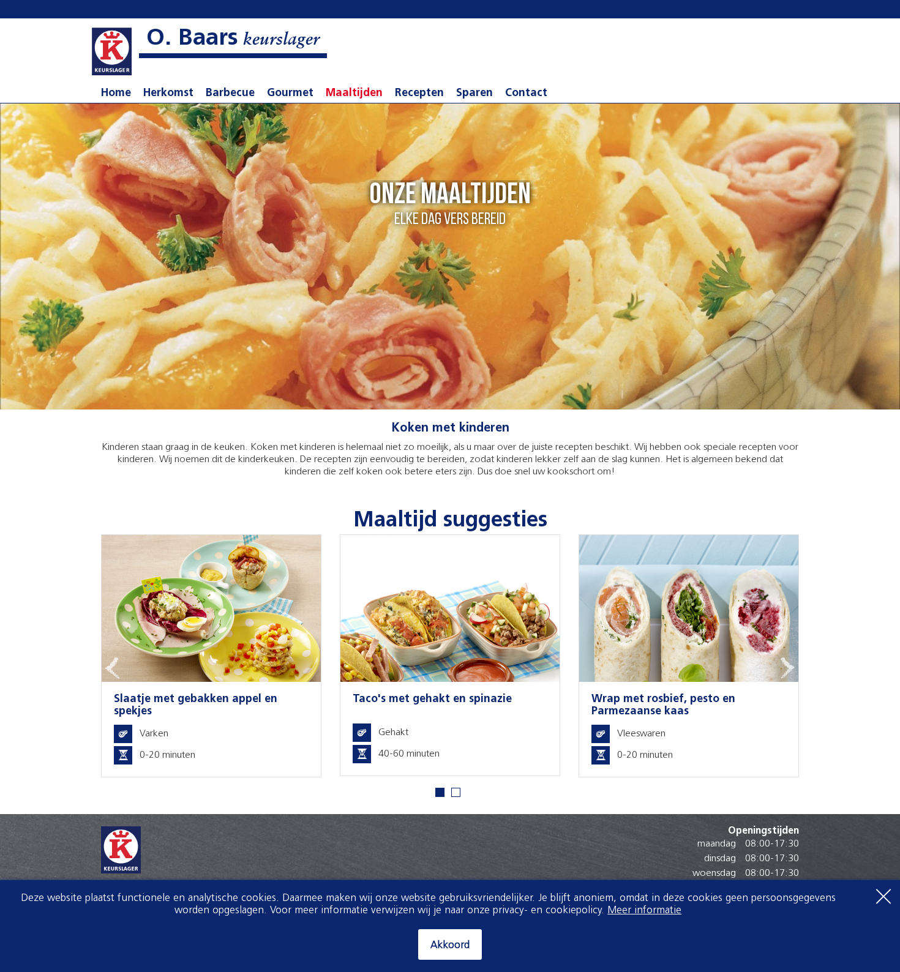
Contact (526, 93)
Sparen (474, 93)
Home (116, 93)
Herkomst (168, 93)
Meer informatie (644, 910)
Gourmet (290, 93)
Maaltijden (354, 93)
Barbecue (230, 93)
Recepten (419, 93)
